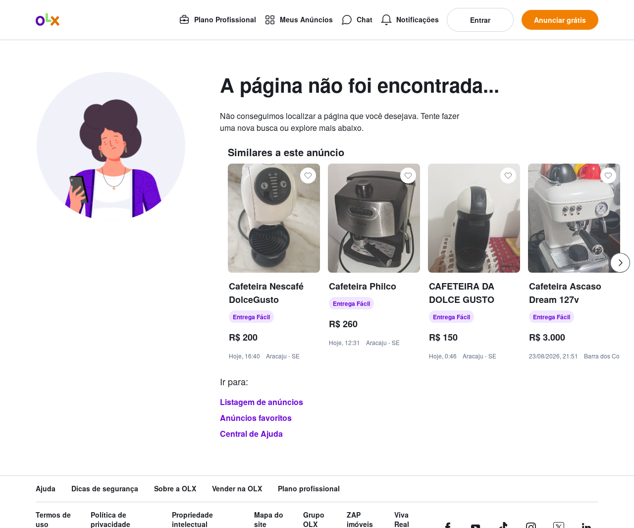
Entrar (480, 20)
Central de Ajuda (251, 433)
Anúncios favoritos (256, 417)
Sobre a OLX (175, 488)
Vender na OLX (237, 488)
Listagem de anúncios (261, 402)
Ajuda (45, 488)
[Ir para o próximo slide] (620, 263)
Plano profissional (309, 488)
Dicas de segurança (104, 488)
